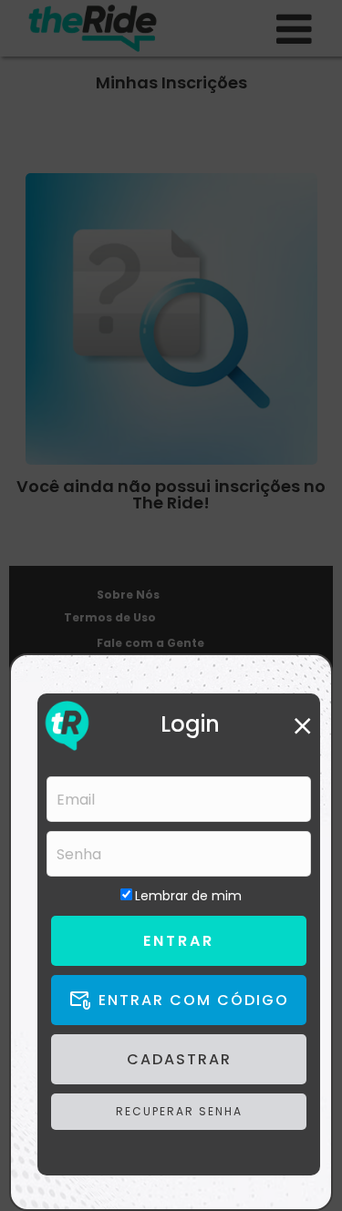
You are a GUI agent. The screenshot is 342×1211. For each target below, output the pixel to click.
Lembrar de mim (188, 896)
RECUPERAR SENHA (179, 1111)
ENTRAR (178, 940)
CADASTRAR (179, 1059)
